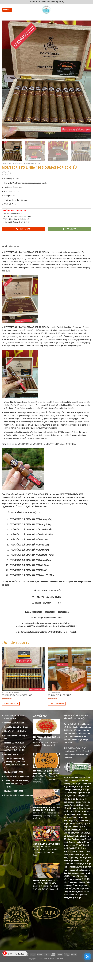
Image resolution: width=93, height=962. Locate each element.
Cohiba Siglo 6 (78, 827)
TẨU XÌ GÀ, (9, 507)
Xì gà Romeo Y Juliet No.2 (35, 497)
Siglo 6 (86, 824)
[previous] (6, 80)
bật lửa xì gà (69, 876)
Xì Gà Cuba (17, 163)
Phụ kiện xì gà (83, 870)
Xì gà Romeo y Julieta (73, 842)
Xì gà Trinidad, (82, 845)
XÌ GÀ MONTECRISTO (32, 163)
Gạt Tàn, (74, 503)
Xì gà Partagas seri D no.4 (79, 839)
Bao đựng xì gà (70, 873)
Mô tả (4, 246)
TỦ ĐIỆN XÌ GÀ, (21, 507)
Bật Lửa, (59, 503)
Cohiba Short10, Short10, (75, 830)
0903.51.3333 (17, 772)
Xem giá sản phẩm (11, 704)
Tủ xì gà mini (80, 802)
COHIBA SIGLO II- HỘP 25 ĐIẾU (60, 695)
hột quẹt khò (81, 876)
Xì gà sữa (73, 820)
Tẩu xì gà (74, 805)
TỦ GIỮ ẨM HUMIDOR (37, 507)
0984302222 (16, 953)
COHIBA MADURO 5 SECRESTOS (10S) (17, 695)
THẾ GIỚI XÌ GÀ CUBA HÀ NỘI (42, 494)
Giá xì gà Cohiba (79, 783)
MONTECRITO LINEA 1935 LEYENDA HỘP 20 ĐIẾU (54, 444)
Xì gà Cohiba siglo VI (66, 500)
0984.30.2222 (18, 723)
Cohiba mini (69, 833)
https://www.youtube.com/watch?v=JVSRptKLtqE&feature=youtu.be (47, 632)
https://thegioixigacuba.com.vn (18, 776)
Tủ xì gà (71, 799)
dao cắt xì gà (84, 873)
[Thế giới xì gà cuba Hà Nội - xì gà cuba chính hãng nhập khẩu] (46, 10)
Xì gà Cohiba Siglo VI (73, 824)
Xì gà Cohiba (83, 820)
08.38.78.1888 (18, 743)
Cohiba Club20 (81, 833)
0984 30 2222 (18, 754)
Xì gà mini (24, 503)
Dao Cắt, (67, 503)
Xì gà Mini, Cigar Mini (78, 780)
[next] (86, 80)
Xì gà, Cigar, (69, 777)
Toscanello (74, 854)
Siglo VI (67, 827)
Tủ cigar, (80, 799)
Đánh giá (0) (14, 246)
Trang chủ (6, 163)
